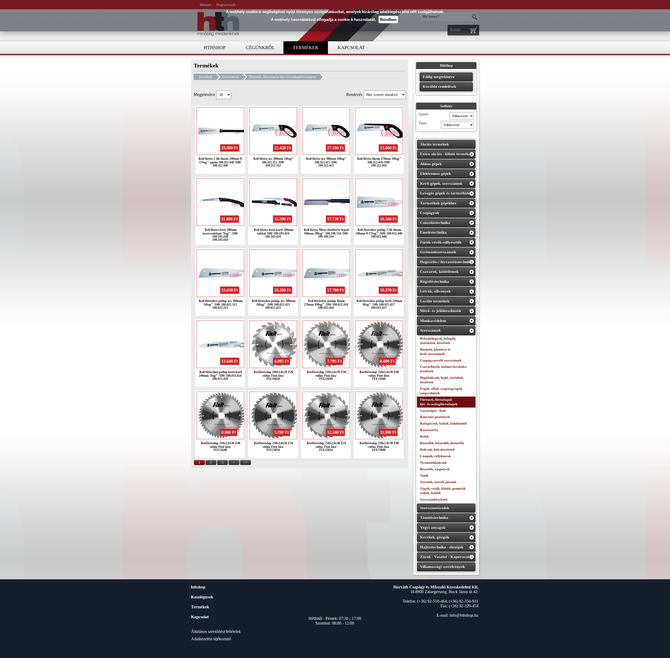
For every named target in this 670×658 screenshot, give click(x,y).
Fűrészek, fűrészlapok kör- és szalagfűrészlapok (282, 77)
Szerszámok (230, 77)
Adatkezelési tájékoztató (211, 639)
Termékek (205, 77)
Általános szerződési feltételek (216, 631)
